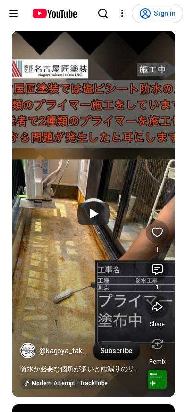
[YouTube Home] (54, 13)
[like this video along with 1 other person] (157, 231)
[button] (27, 350)
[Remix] (157, 343)
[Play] (93, 213)
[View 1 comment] (157, 269)
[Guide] (13, 13)
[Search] (103, 13)
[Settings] (122, 13)
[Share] (157, 306)
